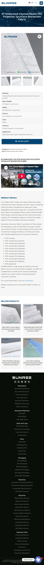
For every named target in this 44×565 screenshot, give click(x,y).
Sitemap (29, 563)
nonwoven (29, 281)
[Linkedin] (25, 382)
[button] (41, 3)
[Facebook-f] (15, 382)
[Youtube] (22, 382)
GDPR (10, 561)
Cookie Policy (28, 561)
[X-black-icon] (29, 382)
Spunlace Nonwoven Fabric (17, 149)
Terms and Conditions (19, 563)
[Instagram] (18, 382)
